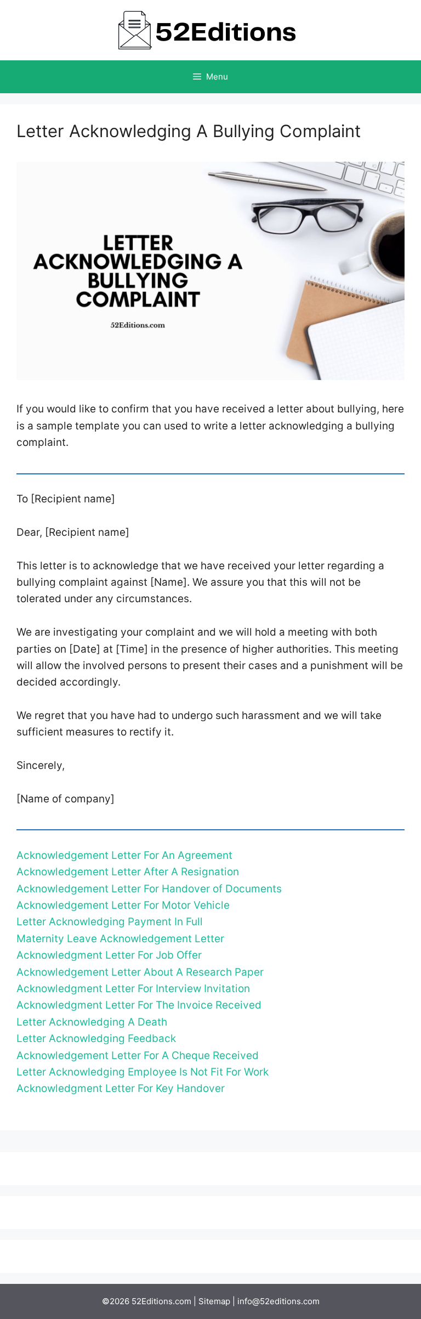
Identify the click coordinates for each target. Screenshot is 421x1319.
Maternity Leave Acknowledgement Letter (120, 938)
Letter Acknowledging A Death (91, 1022)
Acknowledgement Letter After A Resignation (127, 871)
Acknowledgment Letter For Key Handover (120, 1088)
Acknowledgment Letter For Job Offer (109, 955)
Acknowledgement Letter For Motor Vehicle (123, 905)
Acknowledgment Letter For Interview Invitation (133, 988)
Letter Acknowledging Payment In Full (109, 921)
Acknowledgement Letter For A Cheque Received (137, 1055)
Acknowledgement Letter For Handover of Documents (149, 888)
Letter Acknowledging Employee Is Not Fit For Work (142, 1072)
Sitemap (214, 1301)
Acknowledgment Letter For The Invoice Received (138, 1005)
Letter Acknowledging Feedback (96, 1038)
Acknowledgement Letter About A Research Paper (140, 972)
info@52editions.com (278, 1301)
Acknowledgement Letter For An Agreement (124, 855)
